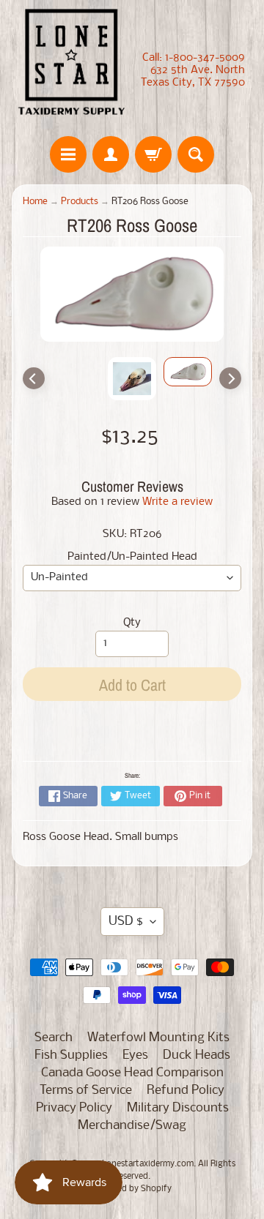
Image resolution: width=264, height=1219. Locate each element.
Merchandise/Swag (132, 1126)
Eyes (135, 1055)
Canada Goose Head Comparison (132, 1073)
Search (53, 1038)
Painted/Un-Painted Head (132, 557)
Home (35, 201)
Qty (132, 623)
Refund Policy (185, 1091)
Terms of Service (86, 1091)
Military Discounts (178, 1108)
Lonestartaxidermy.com (148, 1164)
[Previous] (34, 378)
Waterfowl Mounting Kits (158, 1038)
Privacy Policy (74, 1108)
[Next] (230, 378)
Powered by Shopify (132, 1189)
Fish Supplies (71, 1055)
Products (79, 201)
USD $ (126, 922)
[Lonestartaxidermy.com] (72, 64)
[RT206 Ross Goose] (188, 371)
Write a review (177, 502)
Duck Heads (196, 1055)
